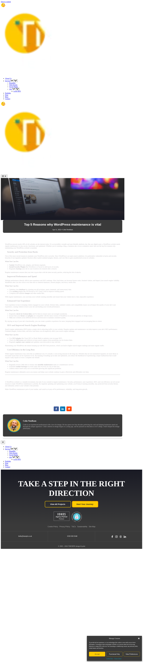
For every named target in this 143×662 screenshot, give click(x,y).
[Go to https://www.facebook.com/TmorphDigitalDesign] (112, 536)
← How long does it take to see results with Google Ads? (22, 439)
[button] (139, 638)
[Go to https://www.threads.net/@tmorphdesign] (120, 536)
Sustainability (82, 527)
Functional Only (114, 654)
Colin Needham (67, 230)
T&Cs (74, 527)
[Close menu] (3, 442)
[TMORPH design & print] (9, 9)
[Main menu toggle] (4, 176)
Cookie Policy (109, 658)
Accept (97, 654)
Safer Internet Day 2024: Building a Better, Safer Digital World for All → (98, 439)
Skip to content (6, 2)
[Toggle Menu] (15, 80)
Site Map (92, 527)
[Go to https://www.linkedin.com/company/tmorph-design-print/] (125, 536)
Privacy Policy (118, 658)
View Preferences (132, 654)
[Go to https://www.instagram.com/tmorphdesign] (116, 536)
